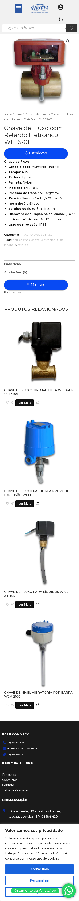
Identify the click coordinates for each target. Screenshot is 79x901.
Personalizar (39, 880)
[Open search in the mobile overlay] (39, 28)
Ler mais (25, 403)
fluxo (60, 239)
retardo (23, 245)
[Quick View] (12, 403)
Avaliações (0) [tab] (15, 272)
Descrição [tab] (12, 264)
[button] (18, 8)
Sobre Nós (9, 780)
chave (35, 239)
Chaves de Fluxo (36, 114)
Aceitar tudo (39, 869)
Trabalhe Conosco (15, 790)
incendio (10, 245)
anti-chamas (21, 239)
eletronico (48, 239)
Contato (8, 785)
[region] (39, 862)
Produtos (9, 775)
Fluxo (18, 114)
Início (8, 114)
